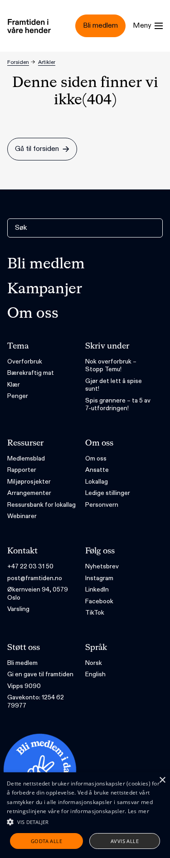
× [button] (162, 780)
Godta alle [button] (46, 841)
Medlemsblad (26, 458)
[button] (85, 821)
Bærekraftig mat (30, 372)
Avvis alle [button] (125, 841)
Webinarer (22, 516)
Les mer (138, 811)
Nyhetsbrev (102, 566)
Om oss (32, 313)
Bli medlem (46, 264)
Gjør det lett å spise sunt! (113, 385)
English (95, 674)
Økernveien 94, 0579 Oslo (37, 593)
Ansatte (97, 469)
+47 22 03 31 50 (30, 566)
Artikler (46, 62)
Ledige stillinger (107, 493)
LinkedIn (97, 589)
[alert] (85, 815)
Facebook (99, 601)
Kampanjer (44, 289)
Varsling (18, 609)
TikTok (94, 612)
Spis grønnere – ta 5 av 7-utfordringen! (118, 404)
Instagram (99, 578)
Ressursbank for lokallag (41, 504)
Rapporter (21, 469)
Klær (13, 384)
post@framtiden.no (34, 578)
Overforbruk (24, 361)
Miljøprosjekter (29, 481)
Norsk (93, 663)
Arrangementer (29, 493)
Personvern (101, 504)
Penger (17, 396)
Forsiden (18, 62)
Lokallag (96, 481)
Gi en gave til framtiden (40, 674)
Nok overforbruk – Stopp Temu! (110, 365)
